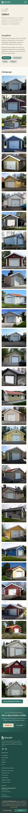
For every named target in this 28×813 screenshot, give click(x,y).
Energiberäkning (5, 773)
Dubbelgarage (5, 757)
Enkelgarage (5, 755)
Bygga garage (5, 777)
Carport (3, 760)
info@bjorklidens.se (6, 796)
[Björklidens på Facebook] (3, 749)
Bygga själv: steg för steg (7, 770)
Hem (3, 8)
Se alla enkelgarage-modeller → (12, 701)
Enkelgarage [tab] (6, 57)
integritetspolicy (13, 807)
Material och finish (6, 782)
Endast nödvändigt (7, 810)
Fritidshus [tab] (13, 61)
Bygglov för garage (6, 779)
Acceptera (20, 810)
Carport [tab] (5, 61)
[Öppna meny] (25, 2)
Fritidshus (4, 762)
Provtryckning (5, 775)
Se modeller (20, 725)
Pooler (3, 764)
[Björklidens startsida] (6, 2)
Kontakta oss (8, 725)
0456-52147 (4, 794)
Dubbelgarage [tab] (17, 57)
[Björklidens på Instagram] (6, 749)
